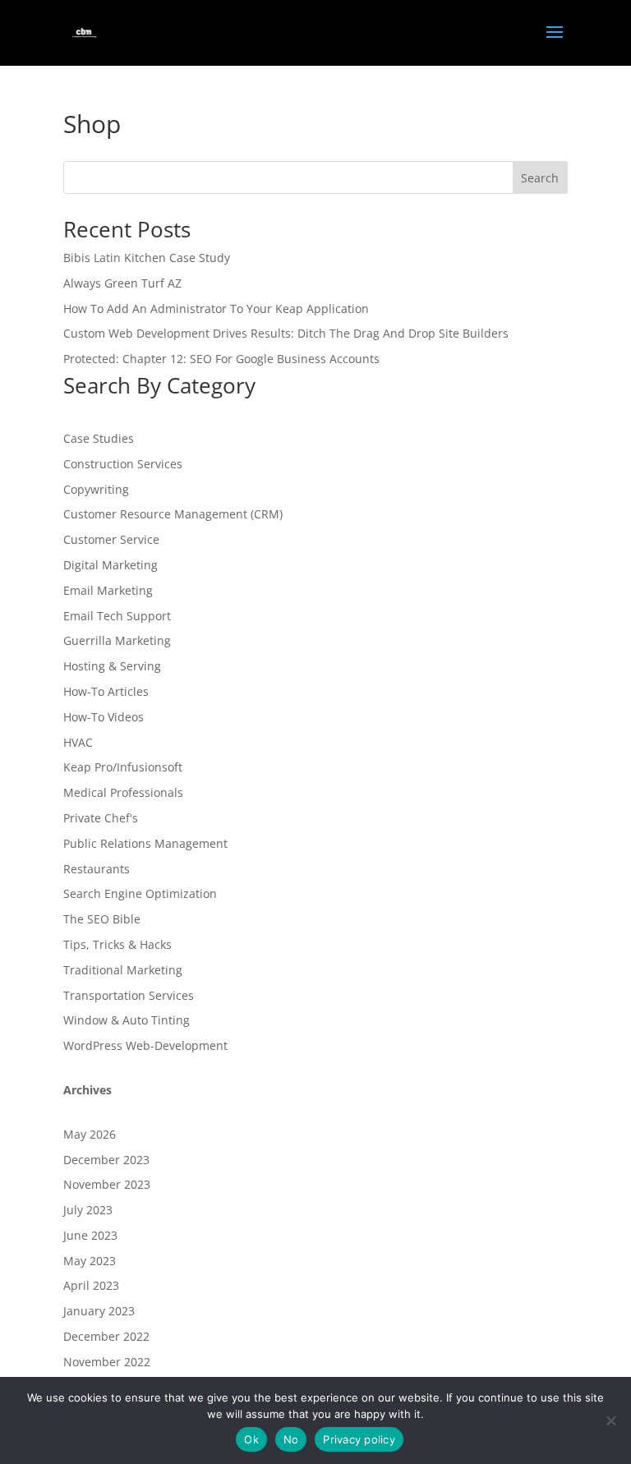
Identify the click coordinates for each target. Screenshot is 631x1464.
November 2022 (106, 1362)
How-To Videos (103, 717)
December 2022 (106, 1336)
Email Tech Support (117, 616)
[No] (610, 1420)
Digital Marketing (110, 565)
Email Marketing (108, 590)
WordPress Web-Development (145, 1045)
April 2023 (91, 1285)
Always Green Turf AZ (122, 283)
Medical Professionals (123, 792)
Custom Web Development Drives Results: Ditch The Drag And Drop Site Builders (286, 333)
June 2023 (90, 1235)
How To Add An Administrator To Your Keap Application (216, 308)
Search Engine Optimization (140, 893)
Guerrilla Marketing (117, 640)
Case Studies (98, 438)
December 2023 (106, 1159)
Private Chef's (100, 818)
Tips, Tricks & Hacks (117, 944)
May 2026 (89, 1134)
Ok (251, 1439)
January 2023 (99, 1311)
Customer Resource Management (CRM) (173, 514)
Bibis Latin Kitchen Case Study (146, 257)
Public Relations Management (145, 843)
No (291, 1439)
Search (540, 178)
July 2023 (88, 1210)
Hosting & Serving (112, 666)
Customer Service (111, 539)
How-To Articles (106, 691)
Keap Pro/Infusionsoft (122, 767)
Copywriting (96, 489)
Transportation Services (128, 995)
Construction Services (122, 464)
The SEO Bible (101, 919)
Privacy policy (359, 1439)
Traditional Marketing (122, 970)
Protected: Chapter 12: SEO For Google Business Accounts (221, 358)
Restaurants (96, 869)
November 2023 (106, 1184)
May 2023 (89, 1260)
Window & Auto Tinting (126, 1020)
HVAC (78, 742)
